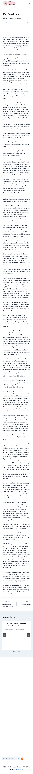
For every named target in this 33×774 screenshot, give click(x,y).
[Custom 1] (22, 758)
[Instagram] (3, 758)
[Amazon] (15, 758)
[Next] (28, 635)
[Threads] (6, 758)
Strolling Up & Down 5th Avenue (7, 604)
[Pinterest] (12, 758)
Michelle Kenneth (8, 18)
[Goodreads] (19, 758)
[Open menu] (29, 3)
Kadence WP (20, 769)
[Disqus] (16, 682)
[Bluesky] (9, 758)
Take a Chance (26, 603)
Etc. (4, 11)
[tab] (13, 651)
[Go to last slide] (4, 635)
